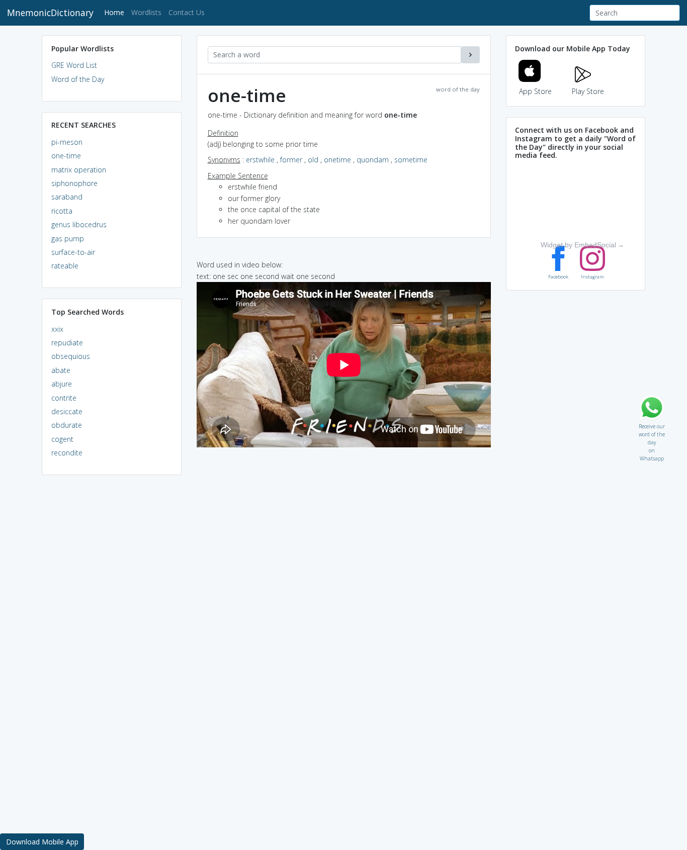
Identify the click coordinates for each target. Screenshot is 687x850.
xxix (57, 329)
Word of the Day (77, 79)
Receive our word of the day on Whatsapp (652, 424)
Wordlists (146, 12)
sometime (410, 159)
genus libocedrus (79, 224)
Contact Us (186, 12)
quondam (373, 159)
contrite (63, 398)
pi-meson (66, 142)
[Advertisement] (112, 636)
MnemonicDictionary (50, 13)
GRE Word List (74, 65)
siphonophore (74, 183)
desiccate (66, 411)
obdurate (66, 425)
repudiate (67, 342)
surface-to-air (73, 252)
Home (116, 12)
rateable (64, 265)
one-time (66, 155)
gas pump (67, 238)
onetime (337, 159)
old (313, 159)
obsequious (70, 356)
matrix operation (78, 169)
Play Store (588, 91)
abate (60, 370)
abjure (61, 384)
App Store (535, 91)
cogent (62, 439)
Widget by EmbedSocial (578, 245)
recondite (66, 452)
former (291, 159)
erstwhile (260, 159)
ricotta (61, 211)
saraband (66, 197)
